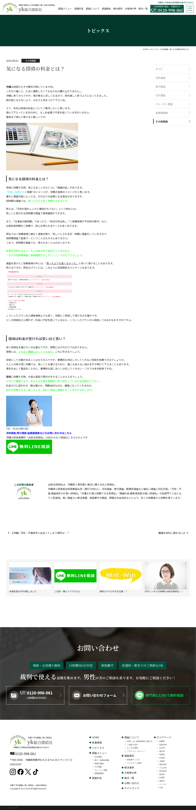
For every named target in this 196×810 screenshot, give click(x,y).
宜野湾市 (163, 744)
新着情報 (97, 742)
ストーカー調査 (164, 104)
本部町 (162, 777)
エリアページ (164, 737)
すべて (159, 69)
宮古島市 (163, 771)
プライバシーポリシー (136, 751)
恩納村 (162, 781)
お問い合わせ (131, 783)
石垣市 (162, 747)
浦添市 (162, 751)
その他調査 (162, 121)
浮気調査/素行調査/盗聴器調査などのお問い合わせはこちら (39, 433)
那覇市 (162, 741)
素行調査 (160, 86)
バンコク (163, 784)
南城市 (162, 774)
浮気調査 (160, 78)
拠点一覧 (143, 8)
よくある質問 (132, 747)
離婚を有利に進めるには (171, 533)
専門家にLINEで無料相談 (164, 695)
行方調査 (160, 95)
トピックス (98, 748)
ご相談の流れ (132, 744)
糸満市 (162, 757)
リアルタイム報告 (134, 763)
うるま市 (163, 767)
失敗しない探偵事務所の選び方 (140, 741)
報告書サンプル (133, 759)
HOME (95, 737)
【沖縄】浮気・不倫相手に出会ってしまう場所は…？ (40, 533)
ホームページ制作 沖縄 (9, 808)
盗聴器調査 (162, 113)
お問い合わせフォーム (99, 695)
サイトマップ (131, 788)
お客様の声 (130, 8)
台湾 (161, 787)
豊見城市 (163, 764)
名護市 (162, 754)
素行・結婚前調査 (101, 760)
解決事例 (118, 8)
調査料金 (78, 8)
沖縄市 (162, 761)
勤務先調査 (99, 763)
